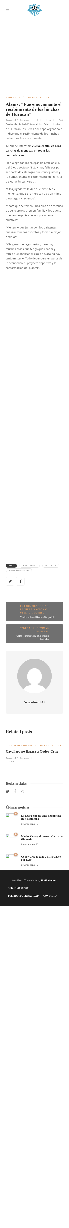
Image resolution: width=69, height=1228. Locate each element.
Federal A (13, 97)
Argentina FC (31, 823)
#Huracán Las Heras (19, 570)
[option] (34, 751)
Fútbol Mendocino (34, 606)
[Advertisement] (34, 34)
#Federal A (50, 565)
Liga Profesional (19, 745)
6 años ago (24, 120)
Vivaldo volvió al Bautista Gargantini (37, 617)
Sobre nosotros (18, 888)
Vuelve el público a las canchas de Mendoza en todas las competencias (33, 150)
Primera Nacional (34, 609)
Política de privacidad (23, 896)
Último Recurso (32, 613)
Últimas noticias (36, 97)
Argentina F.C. (12, 120)
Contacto (50, 896)
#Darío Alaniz (30, 565)
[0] (11, 818)
